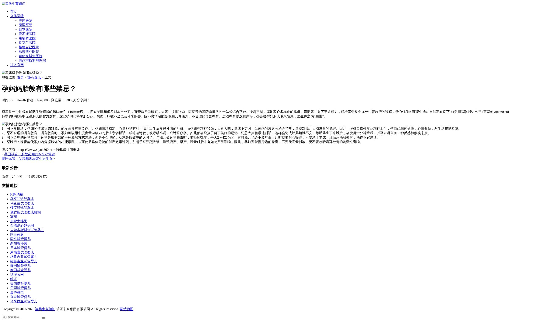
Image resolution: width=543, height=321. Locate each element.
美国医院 (25, 20)
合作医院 (17, 16)
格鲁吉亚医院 (29, 47)
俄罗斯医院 (27, 34)
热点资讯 (34, 77)
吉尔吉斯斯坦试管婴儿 (27, 230)
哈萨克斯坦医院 (30, 56)
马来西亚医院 (29, 51)
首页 (13, 11)
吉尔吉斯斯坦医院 (32, 60)
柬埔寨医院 (27, 38)
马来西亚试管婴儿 (23, 301)
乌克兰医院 (27, 42)
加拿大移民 (18, 221)
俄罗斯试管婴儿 (22, 208)
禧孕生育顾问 (45, 309)
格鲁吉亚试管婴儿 (23, 256)
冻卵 (13, 216)
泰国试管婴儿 (20, 265)
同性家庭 (17, 234)
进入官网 (17, 65)
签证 (13, 279)
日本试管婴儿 (20, 248)
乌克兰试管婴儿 (22, 199)
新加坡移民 (18, 243)
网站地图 (126, 309)
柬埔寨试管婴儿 (22, 252)
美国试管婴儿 (20, 283)
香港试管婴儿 (20, 297)
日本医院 (25, 29)
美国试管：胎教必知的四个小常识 (29, 154)
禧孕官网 (17, 274)
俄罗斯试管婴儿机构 (25, 212)
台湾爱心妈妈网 (22, 225)
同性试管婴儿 (20, 239)
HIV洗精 (16, 194)
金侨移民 (17, 292)
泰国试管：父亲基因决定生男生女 (27, 158)
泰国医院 (25, 25)
